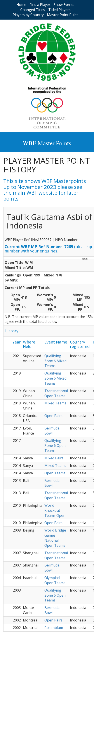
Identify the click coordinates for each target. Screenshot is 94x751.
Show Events (64, 4)
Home (21, 4)
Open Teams (54, 473)
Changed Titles (32, 9)
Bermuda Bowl (51, 431)
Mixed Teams (55, 403)
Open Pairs (53, 415)
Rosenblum (53, 627)
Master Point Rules (62, 14)
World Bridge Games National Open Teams (55, 538)
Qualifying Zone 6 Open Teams (55, 445)
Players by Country (28, 14)
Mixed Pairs (53, 458)
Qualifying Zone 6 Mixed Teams (55, 360)
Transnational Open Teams (56, 393)
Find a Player (40, 4)
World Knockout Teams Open (54, 510)
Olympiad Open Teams (54, 580)
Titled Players (59, 9)
